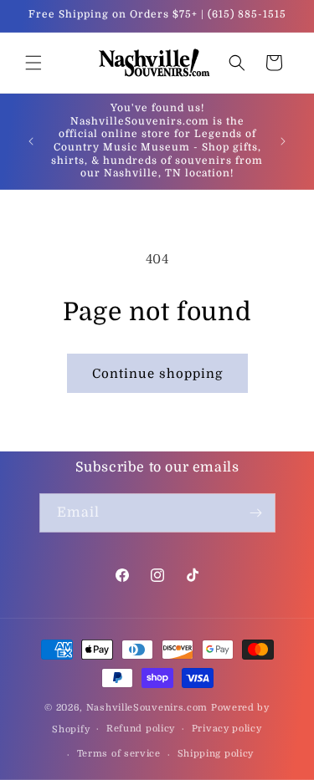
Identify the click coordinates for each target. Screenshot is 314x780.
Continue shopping (157, 373)
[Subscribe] (256, 513)
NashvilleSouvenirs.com (147, 707)
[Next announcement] (283, 141)
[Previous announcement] (31, 141)
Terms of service (119, 753)
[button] (33, 62)
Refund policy (140, 728)
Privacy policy (227, 728)
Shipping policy (216, 753)
